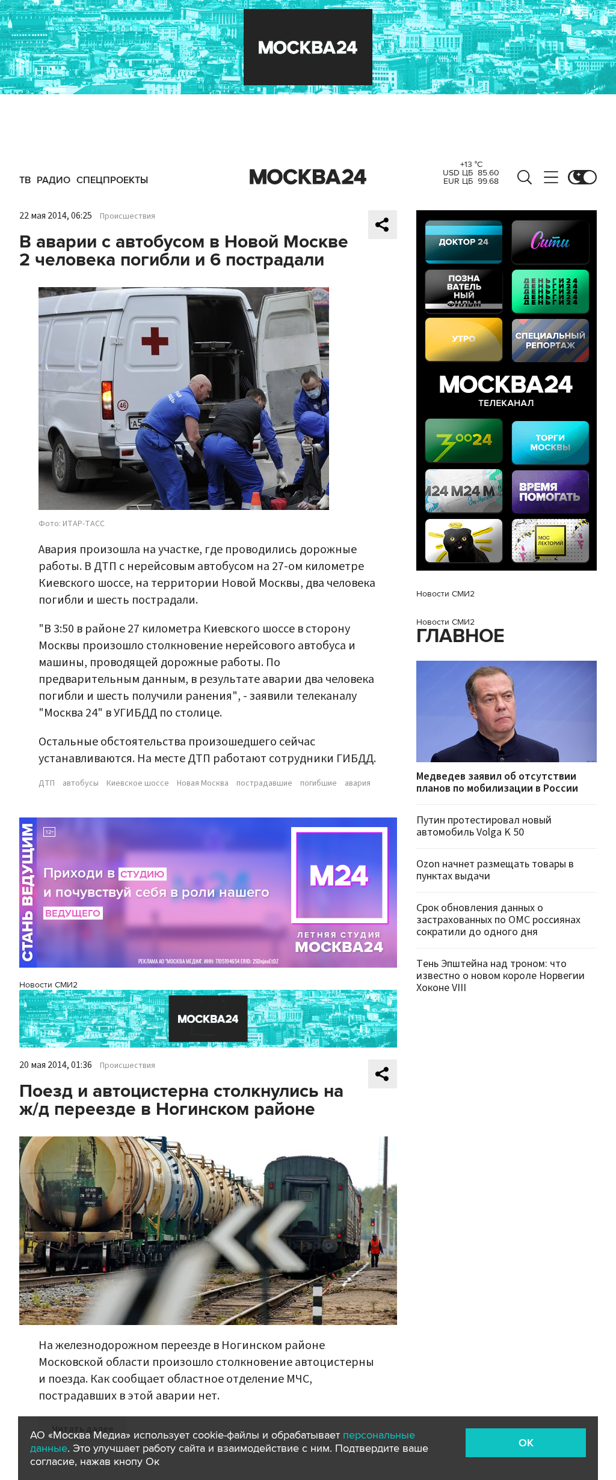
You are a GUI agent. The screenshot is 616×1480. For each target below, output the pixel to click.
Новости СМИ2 (48, 985)
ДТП (46, 783)
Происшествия (127, 216)
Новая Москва (203, 783)
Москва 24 (308, 177)
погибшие (318, 783)
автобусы (81, 783)
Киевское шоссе (137, 783)
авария (358, 783)
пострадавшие (264, 783)
